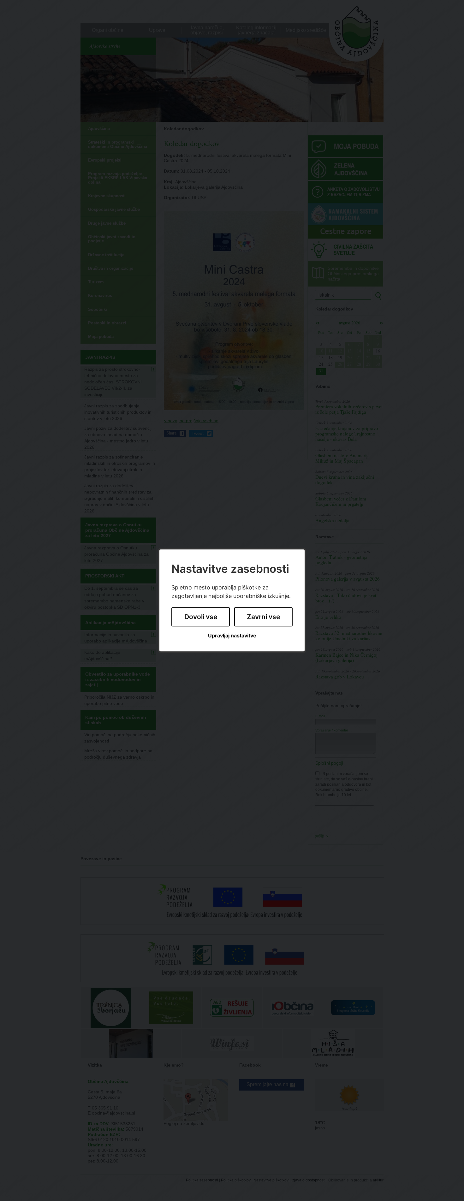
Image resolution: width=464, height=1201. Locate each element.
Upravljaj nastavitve (232, 636)
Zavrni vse (263, 617)
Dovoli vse (200, 617)
